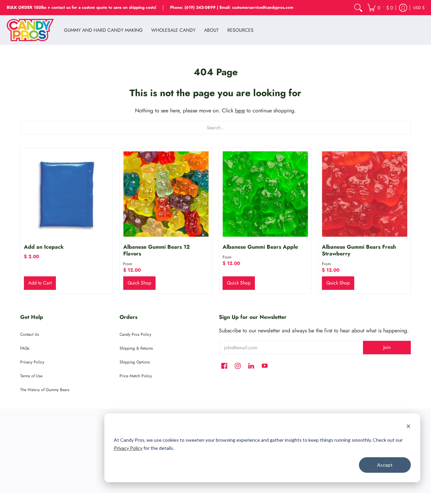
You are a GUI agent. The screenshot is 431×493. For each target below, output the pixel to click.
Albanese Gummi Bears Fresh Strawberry (359, 250)
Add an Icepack (44, 247)
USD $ (419, 8)
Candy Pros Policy (135, 334)
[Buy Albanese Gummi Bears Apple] (265, 194)
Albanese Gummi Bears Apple (260, 247)
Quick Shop (139, 282)
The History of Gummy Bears (44, 390)
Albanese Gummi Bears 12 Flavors (156, 250)
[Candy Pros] (30, 30)
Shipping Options (135, 362)
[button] (380, 7)
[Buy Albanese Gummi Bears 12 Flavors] (165, 194)
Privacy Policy (128, 448)
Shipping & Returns (136, 348)
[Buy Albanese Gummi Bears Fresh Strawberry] (364, 194)
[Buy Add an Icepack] (66, 194)
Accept (385, 465)
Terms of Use (31, 376)
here (240, 110)
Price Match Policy (136, 376)
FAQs (24, 348)
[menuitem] (358, 7)
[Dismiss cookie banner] (408, 427)
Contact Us (29, 334)
